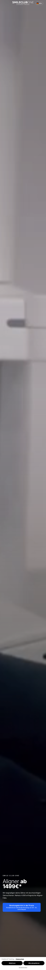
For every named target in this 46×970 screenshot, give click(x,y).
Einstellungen (23, 967)
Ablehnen (12, 963)
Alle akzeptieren (34, 963)
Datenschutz (20, 959)
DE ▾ (39, 3)
